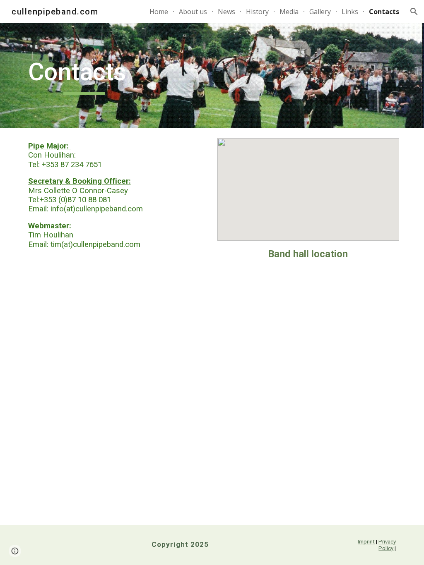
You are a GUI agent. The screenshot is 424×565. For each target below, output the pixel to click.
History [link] (257, 11)
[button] (414, 12)
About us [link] (193, 11)
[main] (84, 75)
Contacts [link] (384, 11)
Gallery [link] (320, 11)
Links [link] (350, 11)
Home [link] (158, 11)
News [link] (226, 11)
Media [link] (289, 11)
